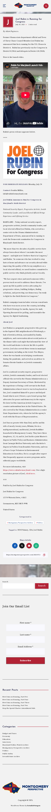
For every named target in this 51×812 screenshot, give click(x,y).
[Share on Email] (29, 545)
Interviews (6, 742)
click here (30, 474)
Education (6, 739)
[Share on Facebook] (15, 545)
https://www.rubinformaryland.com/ (19, 470)
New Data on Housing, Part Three (15, 703)
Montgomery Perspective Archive (20, 523)
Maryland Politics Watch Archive (15, 745)
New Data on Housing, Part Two (15, 705)
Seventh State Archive (11, 756)
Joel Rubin (38, 530)
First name (25, 623)
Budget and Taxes (9, 733)
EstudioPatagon (33, 806)
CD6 (31, 530)
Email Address (25, 646)
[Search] (46, 5)
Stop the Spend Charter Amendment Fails (18, 708)
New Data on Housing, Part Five (15, 697)
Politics (40, 523)
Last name (25, 635)
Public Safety (7, 754)
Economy (6, 736)
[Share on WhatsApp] (36, 545)
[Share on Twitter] (22, 545)
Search (5, 582)
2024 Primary (22, 530)
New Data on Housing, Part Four (15, 700)
